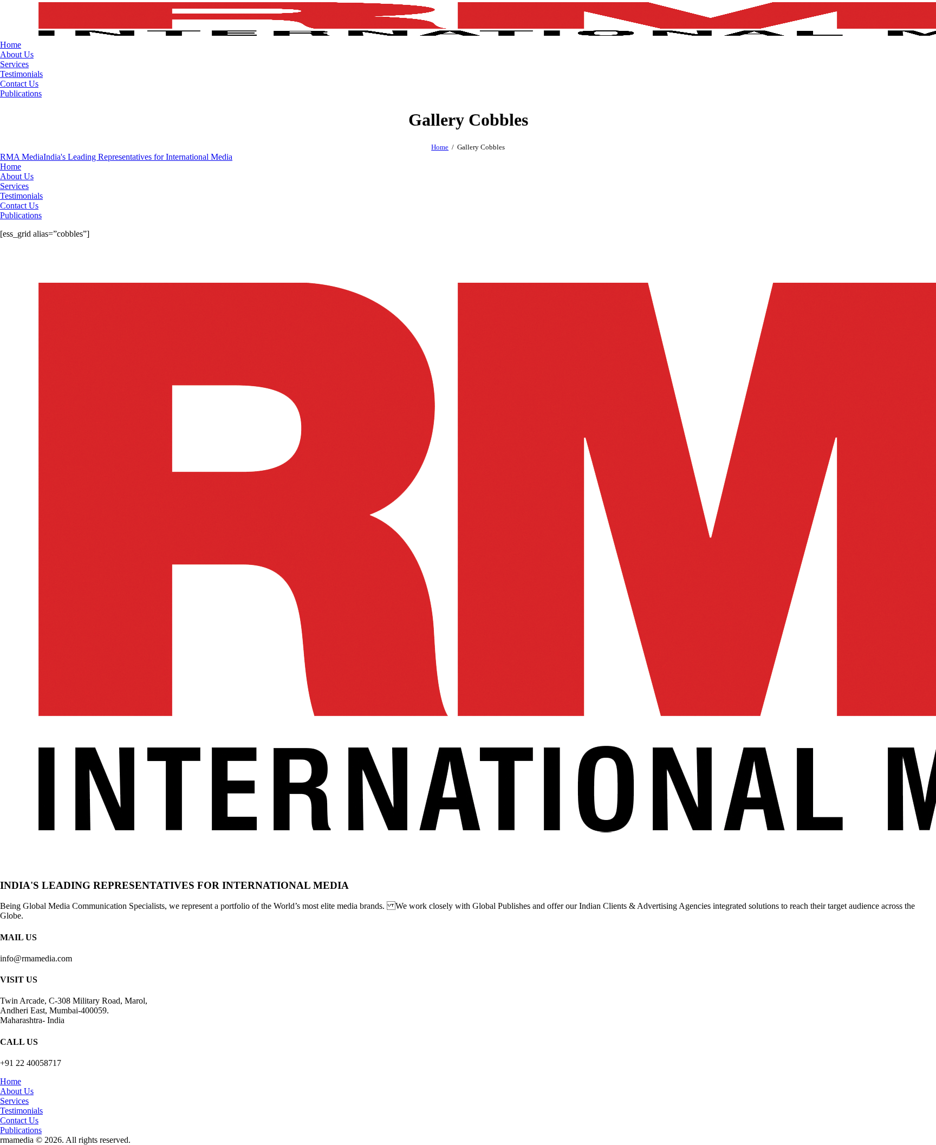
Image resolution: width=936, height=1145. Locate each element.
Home (439, 147)
